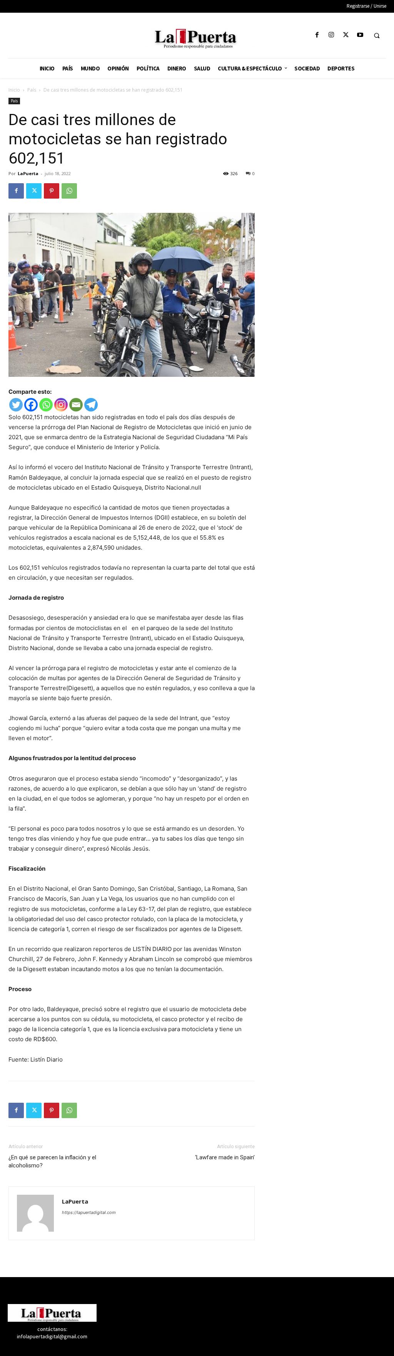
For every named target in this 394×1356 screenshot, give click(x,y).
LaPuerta (28, 173)
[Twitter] (346, 35)
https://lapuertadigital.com (89, 1212)
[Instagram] (331, 35)
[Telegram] (91, 404)
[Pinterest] (51, 191)
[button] (376, 35)
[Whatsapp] (46, 404)
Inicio (14, 90)
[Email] (76, 404)
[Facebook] (317, 35)
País (31, 90)
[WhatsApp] (69, 191)
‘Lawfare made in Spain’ (225, 1157)
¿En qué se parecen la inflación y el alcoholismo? (52, 1161)
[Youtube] (360, 35)
